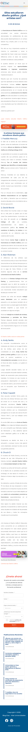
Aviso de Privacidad (14, 725)
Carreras (3, 563)
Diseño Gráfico (13, 563)
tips (7, 563)
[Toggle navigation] (23, 3)
